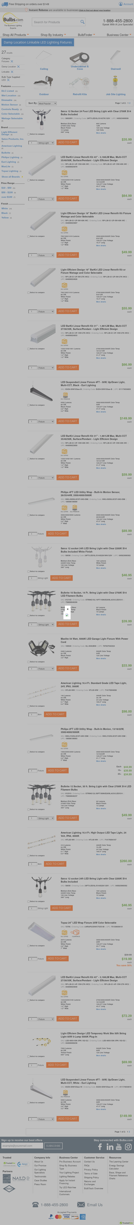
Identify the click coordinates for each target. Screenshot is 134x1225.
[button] (68, 608)
